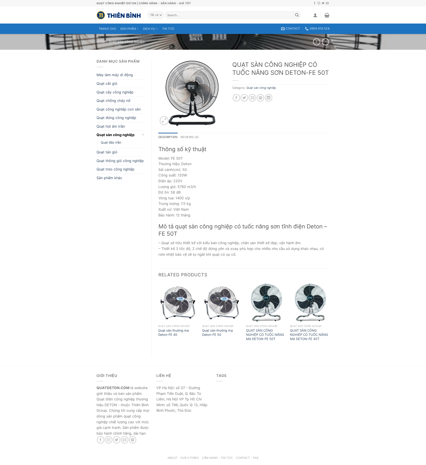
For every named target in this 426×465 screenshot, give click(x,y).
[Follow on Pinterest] (132, 439)
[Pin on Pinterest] (260, 97)
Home (101, 42)
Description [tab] (168, 137)
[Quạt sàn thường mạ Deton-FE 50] (222, 303)
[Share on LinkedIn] (268, 97)
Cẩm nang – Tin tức (217, 457)
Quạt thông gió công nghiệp (120, 160)
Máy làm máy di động (115, 75)
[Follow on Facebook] (314, 3)
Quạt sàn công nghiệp (127, 42)
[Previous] (158, 316)
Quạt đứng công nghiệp (116, 117)
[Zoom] (164, 120)
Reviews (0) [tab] (190, 137)
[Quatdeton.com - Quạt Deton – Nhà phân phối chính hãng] (119, 15)
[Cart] (326, 15)
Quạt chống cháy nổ (113, 100)
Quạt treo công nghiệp (115, 169)
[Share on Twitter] (244, 97)
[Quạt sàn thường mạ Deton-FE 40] (178, 303)
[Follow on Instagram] (319, 3)
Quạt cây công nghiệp (115, 92)
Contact (243, 457)
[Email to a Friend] (252, 97)
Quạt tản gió (107, 152)
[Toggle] (143, 135)
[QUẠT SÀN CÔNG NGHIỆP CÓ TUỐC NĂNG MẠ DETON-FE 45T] (309, 303)
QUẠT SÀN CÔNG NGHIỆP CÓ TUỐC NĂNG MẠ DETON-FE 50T (265, 334)
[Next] (329, 316)
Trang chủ (107, 28)
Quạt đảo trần (111, 142)
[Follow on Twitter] (323, 3)
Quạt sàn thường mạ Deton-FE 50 (217, 332)
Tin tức (168, 28)
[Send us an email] (327, 3)
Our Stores (189, 457)
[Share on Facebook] (236, 97)
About (173, 457)
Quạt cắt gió (107, 83)
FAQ (255, 457)
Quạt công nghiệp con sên (119, 109)
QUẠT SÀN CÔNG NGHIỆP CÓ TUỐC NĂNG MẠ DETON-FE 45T (309, 334)
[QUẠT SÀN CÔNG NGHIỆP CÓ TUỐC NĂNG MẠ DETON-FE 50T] (266, 303)
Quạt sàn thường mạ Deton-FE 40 (173, 332)
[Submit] (297, 15)
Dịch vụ (149, 28)
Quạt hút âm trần (111, 126)
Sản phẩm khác (109, 178)
